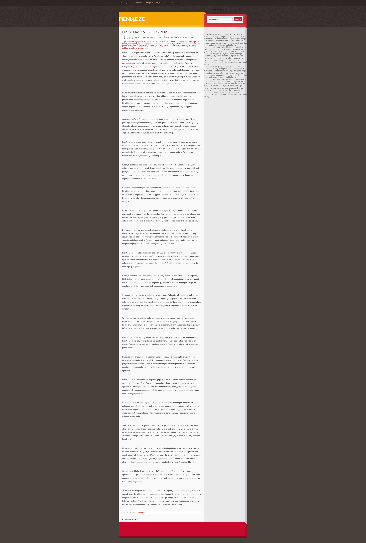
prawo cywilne (194, 44)
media (124, 44)
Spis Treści (176, 3)
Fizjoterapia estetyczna (144, 32)
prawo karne (127, 46)
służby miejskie (164, 46)
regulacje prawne (140, 46)
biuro (149, 41)
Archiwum (138, 3)
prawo (184, 44)
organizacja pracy (145, 44)
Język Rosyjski (142, 513)
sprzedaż (175, 46)
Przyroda (159, 3)
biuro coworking (159, 41)
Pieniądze (132, 19)
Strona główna (125, 3)
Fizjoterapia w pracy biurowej (143, 66)
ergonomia (182, 41)
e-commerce (172, 41)
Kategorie (149, 3)
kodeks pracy (193, 41)
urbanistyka (185, 46)
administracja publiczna (136, 41)
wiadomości (143, 48)
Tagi (185, 3)
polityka (177, 44)
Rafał (167, 3)
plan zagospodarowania (163, 44)
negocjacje (132, 44)
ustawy (134, 48)
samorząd (152, 46)
